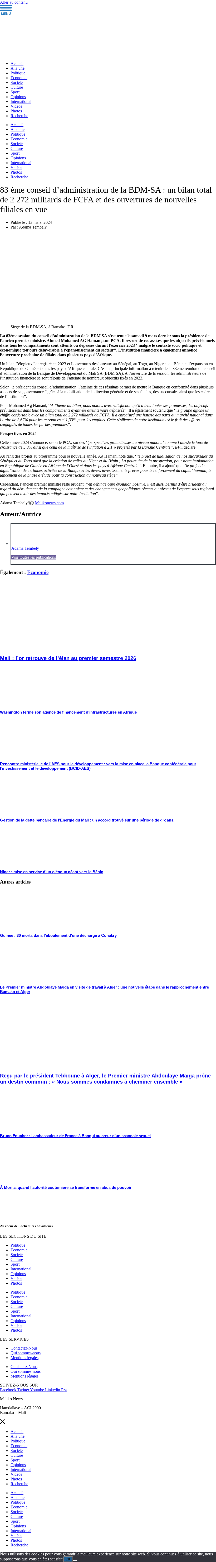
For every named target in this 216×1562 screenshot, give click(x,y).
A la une (17, 68)
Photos (16, 111)
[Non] (75, 1560)
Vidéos (16, 106)
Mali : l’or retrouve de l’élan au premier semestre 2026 (68, 658)
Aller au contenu (14, 2)
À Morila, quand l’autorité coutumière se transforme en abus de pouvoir (65, 1187)
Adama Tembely (25, 548)
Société (17, 82)
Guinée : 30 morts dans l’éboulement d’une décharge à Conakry (58, 935)
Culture (17, 87)
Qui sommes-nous (26, 1353)
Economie (37, 572)
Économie (19, 77)
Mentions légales (24, 1357)
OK (68, 1559)
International (21, 101)
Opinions (18, 96)
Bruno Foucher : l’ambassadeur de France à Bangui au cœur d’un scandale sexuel (75, 1135)
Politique (18, 73)
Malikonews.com (49, 503)
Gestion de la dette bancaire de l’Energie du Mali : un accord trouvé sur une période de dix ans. (87, 820)
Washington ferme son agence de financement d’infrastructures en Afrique (68, 712)
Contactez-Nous (24, 1348)
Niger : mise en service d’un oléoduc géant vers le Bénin (51, 872)
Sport (15, 92)
